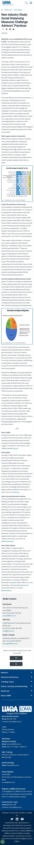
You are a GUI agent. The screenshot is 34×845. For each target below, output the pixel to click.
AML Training (7, 752)
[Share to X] (3, 29)
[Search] (26, 3)
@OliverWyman (6, 591)
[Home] (1, 10)
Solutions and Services (9, 677)
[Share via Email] (13, 29)
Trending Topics (7, 682)
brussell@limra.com (9, 616)
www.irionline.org (7, 541)
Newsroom (8, 10)
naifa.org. (16, 492)
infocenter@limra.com (13, 744)
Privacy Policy (13, 813)
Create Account (7, 802)
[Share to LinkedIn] (10, 29)
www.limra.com (13, 448)
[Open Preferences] (2, 841)
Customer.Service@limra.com (11, 722)
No (16, 664)
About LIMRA (6, 695)
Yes (16, 658)
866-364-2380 (6, 757)
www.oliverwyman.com (21, 585)
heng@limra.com (8, 631)
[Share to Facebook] (6, 29)
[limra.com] (7, 3)
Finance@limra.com (12, 765)
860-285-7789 (11, 719)
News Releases (18, 10)
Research (4, 672)
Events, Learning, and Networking (14, 686)
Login (16, 802)
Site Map (5, 813)
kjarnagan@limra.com (10, 644)
